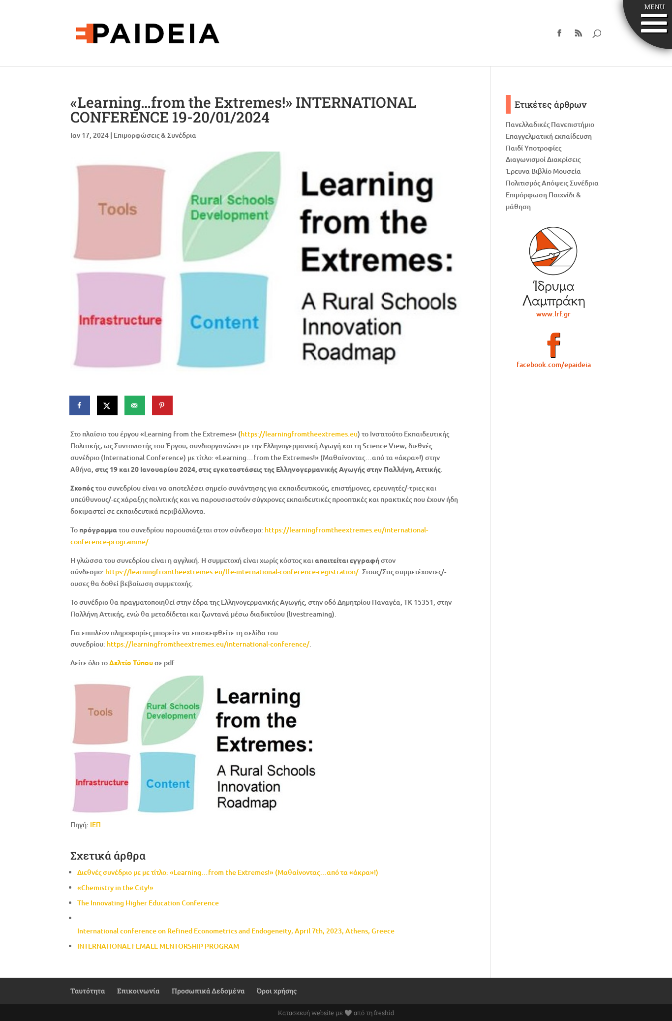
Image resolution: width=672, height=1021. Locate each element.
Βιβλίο (541, 171)
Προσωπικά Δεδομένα (208, 990)
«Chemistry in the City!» (115, 887)
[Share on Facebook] (80, 405)
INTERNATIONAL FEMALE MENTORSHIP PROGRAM (158, 946)
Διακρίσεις (563, 159)
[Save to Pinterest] (163, 405)
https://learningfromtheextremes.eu (299, 433)
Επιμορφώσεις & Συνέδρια (155, 135)
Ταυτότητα (87, 990)
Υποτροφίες (542, 148)
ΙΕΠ (95, 824)
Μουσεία (567, 171)
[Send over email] (135, 405)
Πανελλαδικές (528, 124)
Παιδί (514, 148)
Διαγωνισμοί (526, 159)
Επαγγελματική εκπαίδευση (549, 136)
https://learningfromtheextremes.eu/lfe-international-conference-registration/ (232, 571)
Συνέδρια (584, 182)
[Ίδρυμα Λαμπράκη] (554, 267)
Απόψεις (555, 182)
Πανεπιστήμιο (572, 124)
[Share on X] (108, 405)
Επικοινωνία (138, 990)
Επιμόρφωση (526, 194)
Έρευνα (518, 171)
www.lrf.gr (553, 313)
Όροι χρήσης (277, 990)
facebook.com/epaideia (554, 364)
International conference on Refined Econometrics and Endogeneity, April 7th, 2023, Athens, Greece (236, 930)
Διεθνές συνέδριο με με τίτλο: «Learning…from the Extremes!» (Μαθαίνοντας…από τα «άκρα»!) (227, 872)
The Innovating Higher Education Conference (148, 902)
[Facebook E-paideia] (554, 349)
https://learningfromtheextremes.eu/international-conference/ (208, 644)
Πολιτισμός (523, 182)
